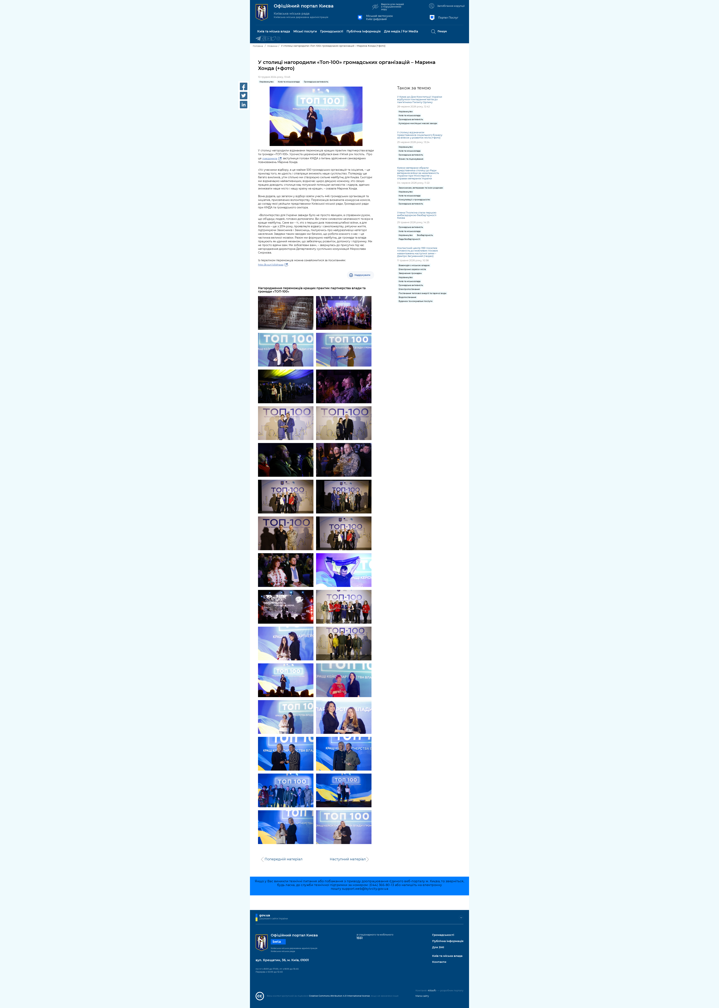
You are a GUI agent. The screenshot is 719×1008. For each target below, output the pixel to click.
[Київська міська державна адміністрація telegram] (258, 38)
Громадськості (443, 935)
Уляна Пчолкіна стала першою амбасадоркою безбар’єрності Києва (416, 215)
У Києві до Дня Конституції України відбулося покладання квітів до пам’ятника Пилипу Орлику (419, 99)
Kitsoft (432, 990)
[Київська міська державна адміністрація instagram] (278, 38)
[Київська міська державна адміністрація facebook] (263, 38)
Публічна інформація (447, 941)
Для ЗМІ (438, 947)
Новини (272, 45)
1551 (359, 938)
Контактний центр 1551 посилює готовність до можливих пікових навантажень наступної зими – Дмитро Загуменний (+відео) (417, 251)
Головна (258, 45)
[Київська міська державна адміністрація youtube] (268, 38)
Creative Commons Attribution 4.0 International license (339, 996)
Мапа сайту (422, 996)
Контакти (439, 962)
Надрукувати (362, 275)
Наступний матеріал (348, 859)
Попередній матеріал (283, 859)
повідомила (269, 158)
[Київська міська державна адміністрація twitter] (273, 38)
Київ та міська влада (447, 956)
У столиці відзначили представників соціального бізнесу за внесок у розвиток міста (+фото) (419, 135)
